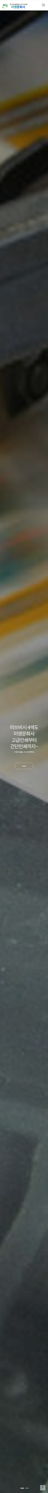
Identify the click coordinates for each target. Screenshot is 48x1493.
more (24, 763)
